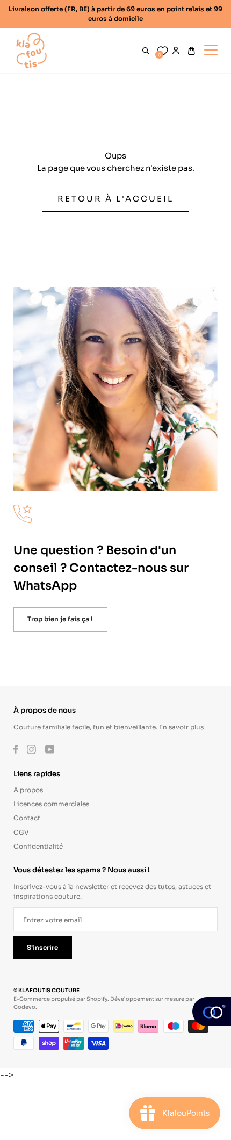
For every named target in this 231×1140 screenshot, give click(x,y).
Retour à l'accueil (115, 198)
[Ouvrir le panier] (191, 51)
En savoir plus (181, 726)
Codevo (24, 1006)
